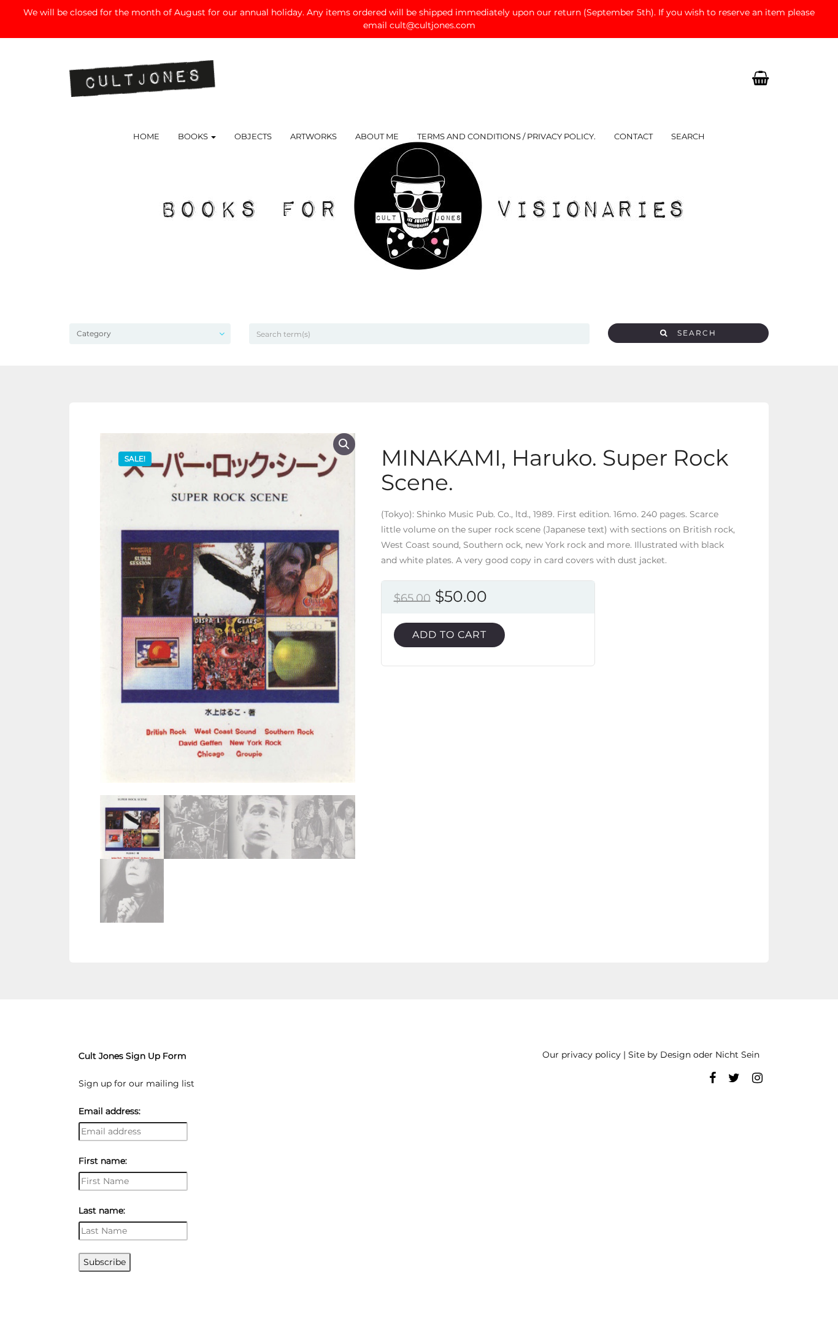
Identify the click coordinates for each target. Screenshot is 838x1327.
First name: (103, 1160)
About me (377, 136)
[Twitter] (734, 1078)
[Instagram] (757, 1078)
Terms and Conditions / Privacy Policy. (506, 136)
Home (146, 136)
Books (194, 136)
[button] (344, 444)
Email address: (109, 1111)
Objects (253, 136)
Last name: (102, 1210)
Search (688, 136)
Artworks (313, 136)
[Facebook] (712, 1078)
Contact (633, 136)
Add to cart (449, 634)
